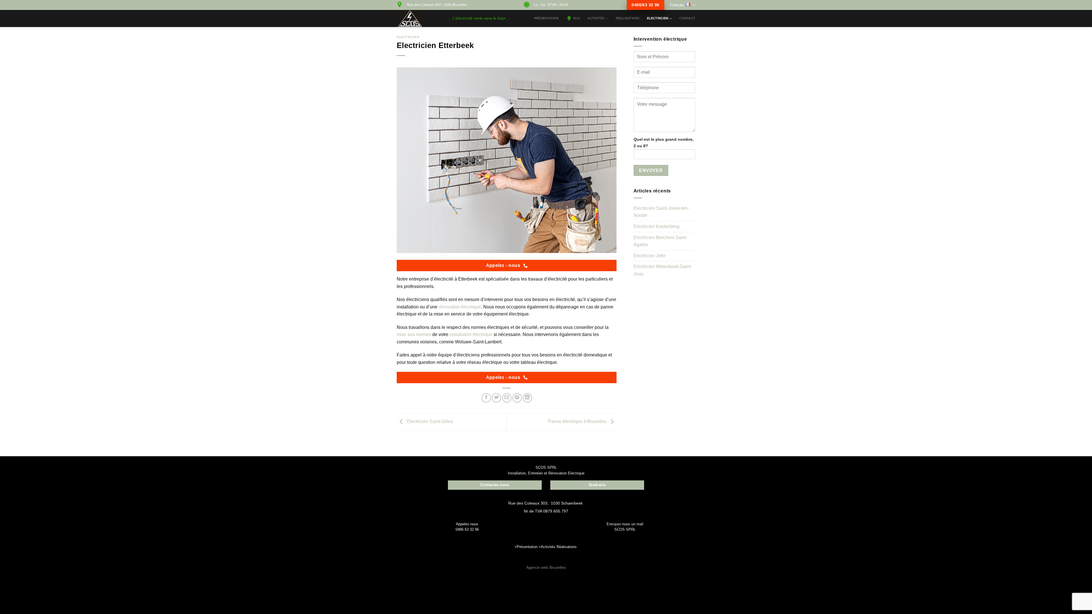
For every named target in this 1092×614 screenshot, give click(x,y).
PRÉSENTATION (546, 18)
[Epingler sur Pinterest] (517, 398)
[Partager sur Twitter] (496, 398)
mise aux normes (414, 334)
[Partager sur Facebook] (486, 398)
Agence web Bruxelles (546, 567)
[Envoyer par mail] (507, 398)
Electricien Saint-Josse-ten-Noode (661, 212)
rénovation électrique (460, 306)
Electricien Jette (650, 255)
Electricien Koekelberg (656, 226)
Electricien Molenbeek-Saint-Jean (663, 270)
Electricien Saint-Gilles (429, 421)
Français (677, 5)
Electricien (657, 18)
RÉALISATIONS (628, 18)
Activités (548, 547)
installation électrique (471, 334)
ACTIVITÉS (596, 18)
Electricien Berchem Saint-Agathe (660, 241)
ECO (576, 18)
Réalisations (567, 547)
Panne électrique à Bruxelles (577, 421)
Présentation (527, 547)
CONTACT (687, 18)
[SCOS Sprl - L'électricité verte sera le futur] (418, 18)
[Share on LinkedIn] (527, 398)
